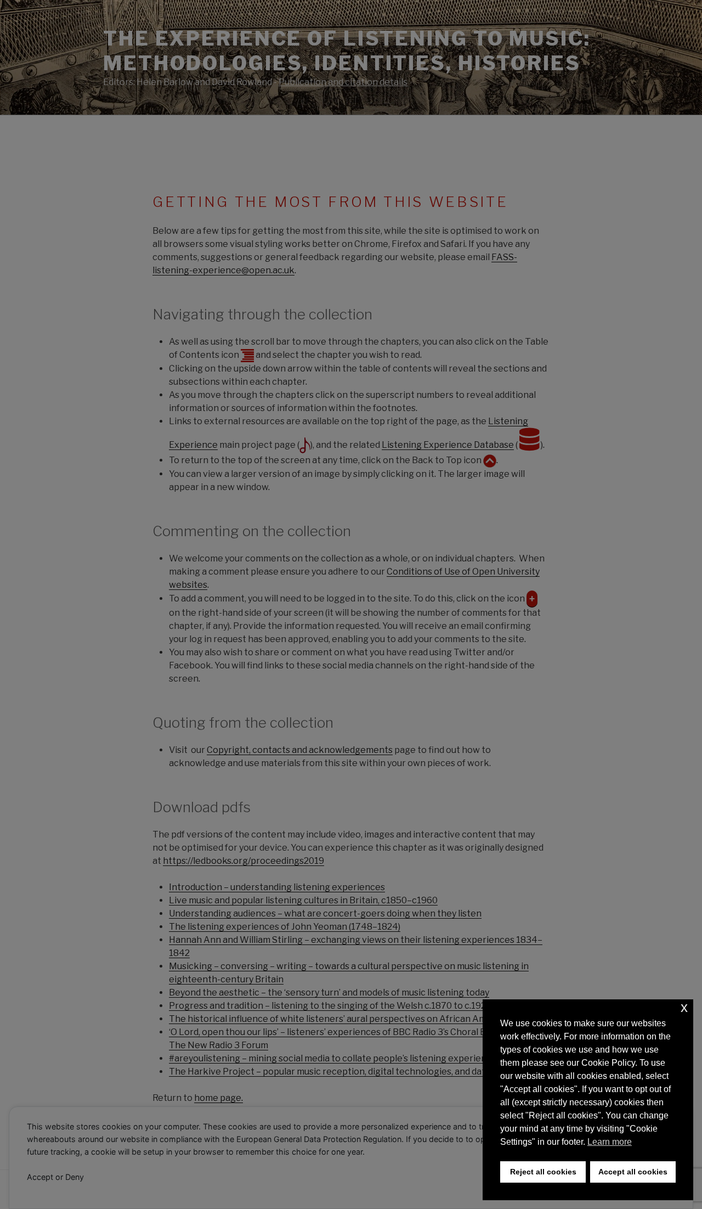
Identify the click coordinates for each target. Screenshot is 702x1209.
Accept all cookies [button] (632, 1171)
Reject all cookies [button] (543, 1171)
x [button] (684, 1007)
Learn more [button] (609, 1141)
